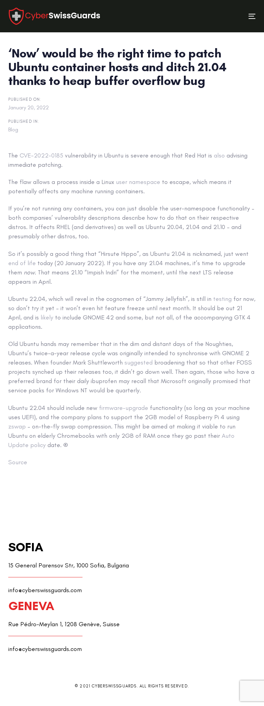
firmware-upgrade (123, 408)
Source (17, 462)
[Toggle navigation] (214, 16)
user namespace (138, 182)
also (219, 155)
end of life (22, 263)
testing (222, 299)
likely (47, 317)
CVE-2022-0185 (41, 155)
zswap (17, 426)
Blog (13, 129)
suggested (138, 362)
